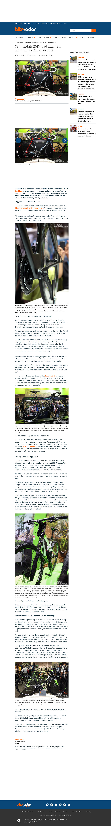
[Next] (65, 140)
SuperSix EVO (50, 376)
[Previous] (18, 140)
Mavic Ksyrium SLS (30, 446)
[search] (93, 30)
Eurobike (18, 191)
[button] (42, 146)
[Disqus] (43, 778)
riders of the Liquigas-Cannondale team (29, 208)
